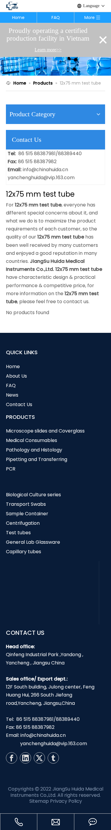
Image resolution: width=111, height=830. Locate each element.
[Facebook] (11, 758)
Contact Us (19, 404)
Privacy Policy (66, 801)
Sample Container (27, 513)
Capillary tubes (23, 551)
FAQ (56, 17)
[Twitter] (39, 758)
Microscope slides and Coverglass (45, 430)
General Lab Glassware (33, 542)
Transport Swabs (26, 504)
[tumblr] (53, 758)
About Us (16, 376)
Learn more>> (48, 49)
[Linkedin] (25, 758)
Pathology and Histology (34, 449)
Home (18, 17)
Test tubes (18, 532)
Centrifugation (23, 523)
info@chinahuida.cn (45, 169)
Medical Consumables (31, 440)
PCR (10, 468)
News (12, 395)
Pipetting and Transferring (36, 459)
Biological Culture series (33, 494)
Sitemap (39, 801)
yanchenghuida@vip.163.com (41, 177)
